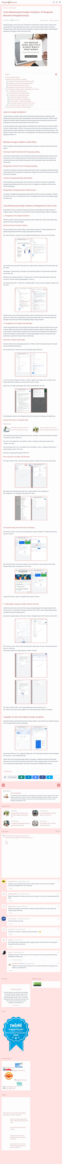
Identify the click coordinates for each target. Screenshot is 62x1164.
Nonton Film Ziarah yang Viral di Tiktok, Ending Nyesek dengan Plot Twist (19, 1120)
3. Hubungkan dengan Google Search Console (20, 105)
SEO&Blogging (8, 771)
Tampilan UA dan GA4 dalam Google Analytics (18, 107)
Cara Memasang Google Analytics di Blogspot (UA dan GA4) (22, 89)
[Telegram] (28, 777)
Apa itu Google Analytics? (13, 77)
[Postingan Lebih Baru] (58, 785)
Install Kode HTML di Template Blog (20, 99)
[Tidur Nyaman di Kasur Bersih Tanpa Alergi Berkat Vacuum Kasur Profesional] (16, 1110)
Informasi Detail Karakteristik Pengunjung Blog (21, 81)
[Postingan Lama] (3, 785)
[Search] (57, 2)
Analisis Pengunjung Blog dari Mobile (18, 85)
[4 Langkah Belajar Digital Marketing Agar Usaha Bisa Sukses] (6, 826)
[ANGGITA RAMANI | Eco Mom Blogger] (9, 2)
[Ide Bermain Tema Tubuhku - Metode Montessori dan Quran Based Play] (6, 1140)
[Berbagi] (56, 777)
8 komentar (13, 777)
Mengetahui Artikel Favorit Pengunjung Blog (20, 83)
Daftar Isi (7, 74)
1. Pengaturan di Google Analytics (17, 91)
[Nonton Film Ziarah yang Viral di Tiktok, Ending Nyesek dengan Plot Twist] (6, 1124)
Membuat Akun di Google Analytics (20, 93)
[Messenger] (35, 777)
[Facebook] (42, 777)
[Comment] (57, 831)
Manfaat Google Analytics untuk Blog (16, 79)
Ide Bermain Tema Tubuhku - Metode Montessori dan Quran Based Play (18, 1137)
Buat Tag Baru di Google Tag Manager (21, 101)
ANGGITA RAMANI (16, 793)
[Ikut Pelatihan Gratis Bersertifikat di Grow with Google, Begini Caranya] (6, 432)
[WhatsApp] (21, 777)
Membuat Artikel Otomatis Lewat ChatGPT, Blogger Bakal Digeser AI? (19, 815)
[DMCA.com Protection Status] (37, 986)
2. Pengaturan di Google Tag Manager (18, 95)
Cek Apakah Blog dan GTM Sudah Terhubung (23, 103)
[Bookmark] (5, 777)
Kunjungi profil (16, 1005)
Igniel (53, 1160)
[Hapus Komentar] (58, 881)
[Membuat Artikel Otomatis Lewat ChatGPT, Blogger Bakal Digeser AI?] (36, 432)
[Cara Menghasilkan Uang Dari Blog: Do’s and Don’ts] (35, 816)
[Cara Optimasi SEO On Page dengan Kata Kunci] (35, 826)
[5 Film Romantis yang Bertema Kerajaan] (6, 1132)
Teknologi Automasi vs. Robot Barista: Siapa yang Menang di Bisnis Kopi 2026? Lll (18, 1145)
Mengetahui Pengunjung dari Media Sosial (20, 87)
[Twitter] (49, 777)
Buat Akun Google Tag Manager (19, 97)
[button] (54, 20)
